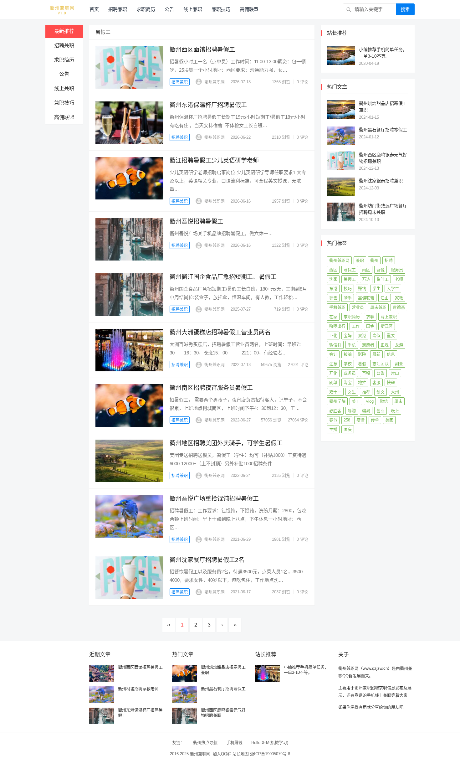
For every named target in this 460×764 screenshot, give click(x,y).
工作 (356, 326)
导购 (352, 410)
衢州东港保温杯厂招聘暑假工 (208, 105)
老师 (399, 279)
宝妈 (348, 335)
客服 (376, 382)
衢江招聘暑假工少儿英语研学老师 (214, 160)
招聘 (389, 260)
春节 (333, 420)
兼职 (360, 260)
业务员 (350, 373)
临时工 (382, 279)
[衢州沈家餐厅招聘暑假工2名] (129, 577)
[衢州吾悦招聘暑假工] (129, 239)
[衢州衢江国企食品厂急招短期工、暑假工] (129, 294)
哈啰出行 (337, 326)
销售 (333, 298)
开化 (333, 373)
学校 (348, 363)
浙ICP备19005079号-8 (270, 753)
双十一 (335, 392)
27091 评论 (298, 364)
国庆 (348, 429)
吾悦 (380, 269)
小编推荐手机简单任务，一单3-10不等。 (306, 670)
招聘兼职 (117, 9)
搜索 (405, 9)
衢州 (374, 260)
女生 (352, 392)
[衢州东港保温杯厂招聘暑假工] (129, 122)
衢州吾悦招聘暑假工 (196, 221)
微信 (384, 401)
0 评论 (302, 82)
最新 (376, 354)
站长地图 (241, 753)
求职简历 (145, 9)
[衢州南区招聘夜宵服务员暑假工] (129, 405)
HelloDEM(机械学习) (269, 742)
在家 (333, 316)
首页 (94, 9)
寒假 (376, 335)
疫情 (360, 420)
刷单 (333, 382)
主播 (333, 429)
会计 (333, 354)
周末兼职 (378, 307)
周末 (398, 401)
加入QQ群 (222, 753)
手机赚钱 (234, 742)
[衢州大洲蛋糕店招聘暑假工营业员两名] (129, 350)
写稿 (366, 373)
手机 (352, 345)
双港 (362, 335)
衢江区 (387, 326)
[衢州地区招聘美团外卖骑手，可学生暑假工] (129, 461)
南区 (366, 269)
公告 (169, 9)
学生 (376, 288)
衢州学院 (337, 401)
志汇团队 (380, 363)
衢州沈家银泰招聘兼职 (381, 180)
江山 (385, 298)
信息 (391, 354)
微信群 (335, 345)
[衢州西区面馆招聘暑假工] (129, 67)
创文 (380, 392)
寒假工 (350, 269)
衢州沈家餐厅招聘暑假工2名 (207, 560)
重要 (391, 335)
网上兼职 (389, 316)
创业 (380, 410)
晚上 (395, 410)
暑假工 (350, 279)
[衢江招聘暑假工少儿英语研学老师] (129, 178)
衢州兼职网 (214, 82)
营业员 (358, 307)
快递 (391, 382)
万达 (366, 279)
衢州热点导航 (205, 742)
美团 (389, 420)
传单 (375, 420)
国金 (370, 326)
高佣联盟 (249, 9)
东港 (333, 288)
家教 (399, 298)
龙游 (399, 345)
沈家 (333, 279)
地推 (362, 382)
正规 (385, 345)
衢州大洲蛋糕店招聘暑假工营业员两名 (220, 332)
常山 (395, 373)
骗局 (366, 410)
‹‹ (168, 624)
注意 (333, 363)
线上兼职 (192, 9)
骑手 (348, 298)
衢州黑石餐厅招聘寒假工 (383, 129)
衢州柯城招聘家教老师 (138, 688)
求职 (370, 316)
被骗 (348, 354)
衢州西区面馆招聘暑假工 (202, 49)
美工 (356, 401)
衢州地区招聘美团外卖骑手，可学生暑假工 (226, 443)
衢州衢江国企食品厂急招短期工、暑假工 (223, 277)
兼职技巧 (221, 9)
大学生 (393, 288)
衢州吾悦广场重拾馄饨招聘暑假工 (214, 498)
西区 (333, 269)
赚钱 (362, 288)
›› (235, 624)
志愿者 (368, 345)
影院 (362, 354)
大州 (395, 392)
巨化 (333, 335)
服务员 (397, 269)
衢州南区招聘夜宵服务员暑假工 (211, 388)
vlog (370, 401)
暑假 (362, 363)
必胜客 (335, 410)
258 (347, 420)
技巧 (348, 288)
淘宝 (348, 382)
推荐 (366, 392)
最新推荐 (64, 31)
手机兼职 (337, 307)
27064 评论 (298, 420)
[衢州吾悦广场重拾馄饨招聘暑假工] (129, 516)
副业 (399, 363)
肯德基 (399, 307)
